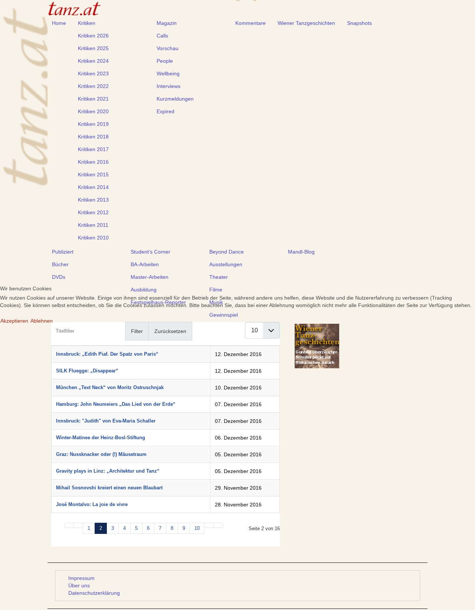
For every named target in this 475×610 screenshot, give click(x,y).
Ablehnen (41, 321)
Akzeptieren (14, 321)
